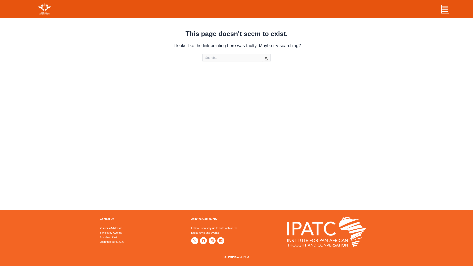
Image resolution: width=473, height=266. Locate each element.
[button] (445, 9)
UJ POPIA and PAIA (236, 257)
